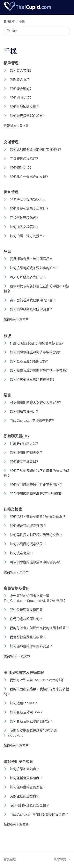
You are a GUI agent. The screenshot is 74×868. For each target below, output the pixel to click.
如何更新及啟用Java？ (26, 712)
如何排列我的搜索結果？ (28, 544)
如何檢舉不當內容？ (24, 769)
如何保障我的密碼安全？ (28, 787)
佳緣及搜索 (13, 509)
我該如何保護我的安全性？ (29, 805)
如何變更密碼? (20, 88)
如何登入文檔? (20, 70)
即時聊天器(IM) (16, 436)
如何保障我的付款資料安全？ (31, 646)
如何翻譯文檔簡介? (24, 411)
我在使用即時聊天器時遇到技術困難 (36, 494)
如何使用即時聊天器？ (26, 452)
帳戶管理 (11, 63)
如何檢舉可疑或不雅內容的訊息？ (34, 268)
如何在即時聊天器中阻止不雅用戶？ (36, 485)
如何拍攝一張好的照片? (27, 236)
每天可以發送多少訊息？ (28, 277)
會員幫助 (9, 21)
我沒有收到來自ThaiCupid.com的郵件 (37, 680)
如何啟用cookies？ (24, 703)
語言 (7, 395)
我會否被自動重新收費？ (28, 637)
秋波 (7, 336)
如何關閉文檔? (20, 97)
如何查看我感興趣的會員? (29, 361)
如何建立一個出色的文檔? (29, 177)
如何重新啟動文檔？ (24, 107)
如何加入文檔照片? (24, 227)
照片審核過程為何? (24, 218)
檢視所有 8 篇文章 (16, 126)
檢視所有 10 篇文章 (17, 656)
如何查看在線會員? (24, 461)
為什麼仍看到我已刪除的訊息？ (33, 300)
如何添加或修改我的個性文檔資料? (35, 149)
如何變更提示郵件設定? (27, 116)
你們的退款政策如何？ (26, 619)
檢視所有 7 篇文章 (16, 572)
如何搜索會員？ (21, 553)
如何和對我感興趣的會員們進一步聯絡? (39, 370)
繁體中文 (60, 859)
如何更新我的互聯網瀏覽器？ (31, 721)
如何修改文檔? (20, 167)
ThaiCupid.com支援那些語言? (32, 420)
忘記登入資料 (20, 79)
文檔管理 (11, 142)
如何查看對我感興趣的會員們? (32, 379)
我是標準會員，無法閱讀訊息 (31, 259)
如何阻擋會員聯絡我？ (26, 778)
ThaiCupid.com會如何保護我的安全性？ (39, 814)
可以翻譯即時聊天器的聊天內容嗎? (35, 402)
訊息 (7, 252)
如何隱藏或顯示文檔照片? (29, 209)
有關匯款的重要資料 (24, 796)
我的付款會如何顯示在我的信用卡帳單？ (39, 628)
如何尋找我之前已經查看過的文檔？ (36, 535)
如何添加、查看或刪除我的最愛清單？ (38, 517)
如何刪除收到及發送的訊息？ (31, 309)
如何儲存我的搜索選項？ (28, 526)
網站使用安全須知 (18, 762)
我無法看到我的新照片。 (28, 199)
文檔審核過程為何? (24, 158)
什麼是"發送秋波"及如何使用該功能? (37, 343)
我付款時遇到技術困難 (26, 610)
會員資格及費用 (17, 588)
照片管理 (11, 192)
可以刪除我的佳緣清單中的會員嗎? (35, 562)
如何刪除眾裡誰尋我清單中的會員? (35, 352)
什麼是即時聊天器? (24, 443)
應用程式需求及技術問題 (24, 673)
